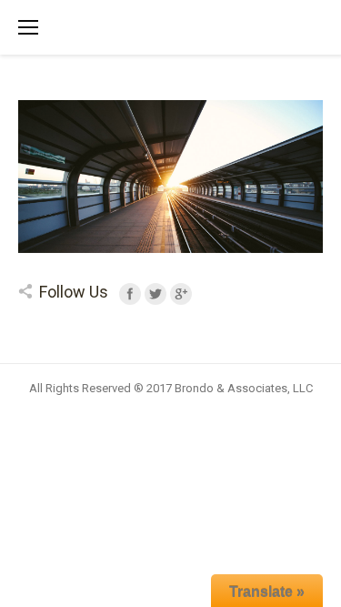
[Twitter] (155, 294)
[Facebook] (130, 294)
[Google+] (181, 294)
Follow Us (73, 291)
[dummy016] (170, 176)
